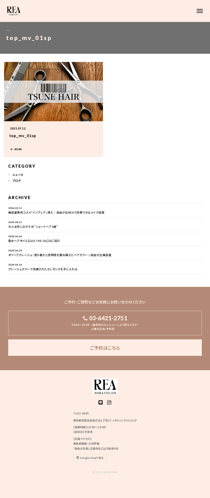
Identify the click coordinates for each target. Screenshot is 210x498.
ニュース (17, 175)
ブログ (16, 181)
